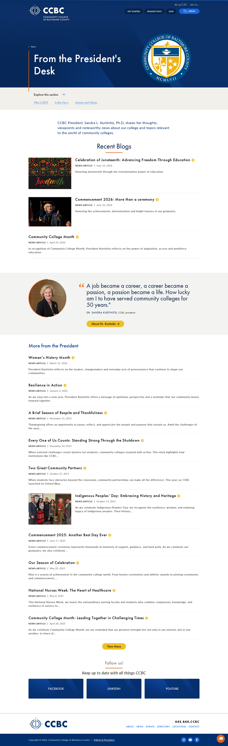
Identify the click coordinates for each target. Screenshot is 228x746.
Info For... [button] (195, 4)
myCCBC (182, 4)
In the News (61, 102)
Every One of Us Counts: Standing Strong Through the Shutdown (84, 440)
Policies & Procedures (104, 739)
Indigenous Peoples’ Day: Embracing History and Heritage (125, 495)
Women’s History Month (49, 357)
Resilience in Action (45, 385)
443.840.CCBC (187, 722)
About (130, 726)
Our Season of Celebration (51, 562)
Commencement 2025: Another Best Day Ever (67, 535)
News (33, 46)
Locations (179, 726)
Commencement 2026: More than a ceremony (114, 199)
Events (150, 726)
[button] (189, 11)
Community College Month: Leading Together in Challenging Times (86, 618)
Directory (163, 726)
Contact (194, 726)
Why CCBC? (41, 102)
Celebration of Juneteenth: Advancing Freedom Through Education (132, 160)
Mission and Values (86, 102)
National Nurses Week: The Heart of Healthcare (69, 590)
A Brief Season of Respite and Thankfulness (65, 412)
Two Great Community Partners (55, 468)
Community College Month (51, 236)
